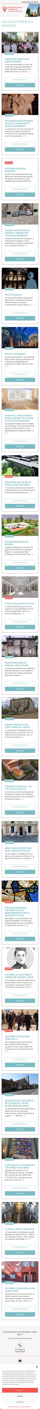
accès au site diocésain (30, 2)
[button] (37, 1367)
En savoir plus (20, 79)
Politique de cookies (14, 1406)
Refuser (20, 1396)
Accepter (20, 1390)
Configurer (20, 1402)
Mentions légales (26, 1406)
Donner (20, 85)
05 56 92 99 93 (20, 1351)
